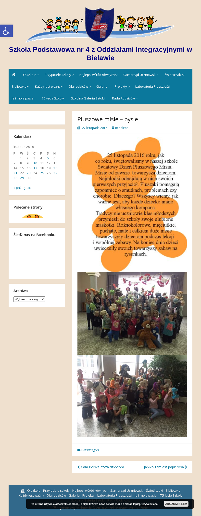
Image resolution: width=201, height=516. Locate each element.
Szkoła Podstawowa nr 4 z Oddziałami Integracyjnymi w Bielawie (100, 54)
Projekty (121, 86)
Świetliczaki (173, 74)
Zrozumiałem (176, 504)
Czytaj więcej (149, 504)
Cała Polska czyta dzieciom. (102, 467)
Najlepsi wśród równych (97, 74)
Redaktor (121, 128)
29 (22, 178)
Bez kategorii (90, 450)
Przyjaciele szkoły (58, 74)
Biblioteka (19, 86)
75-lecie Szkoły (53, 98)
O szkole (29, 74)
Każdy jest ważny (48, 86)
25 (42, 173)
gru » (27, 187)
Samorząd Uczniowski (139, 74)
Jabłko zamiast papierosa (164, 467)
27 (55, 173)
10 (35, 163)
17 (35, 168)
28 (15, 178)
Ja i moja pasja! (23, 98)
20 (55, 168)
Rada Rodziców (123, 98)
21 (15, 173)
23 (29, 173)
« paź (17, 187)
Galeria (101, 86)
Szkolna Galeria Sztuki (88, 98)
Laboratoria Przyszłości (152, 86)
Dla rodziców (78, 86)
